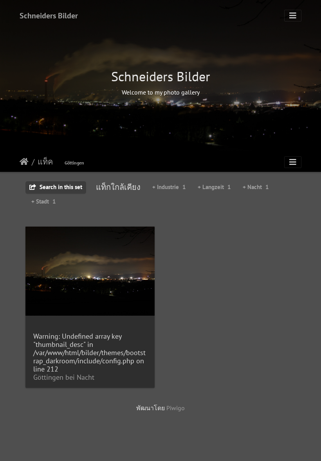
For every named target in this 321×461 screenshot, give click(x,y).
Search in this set (60, 187)
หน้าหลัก (24, 162)
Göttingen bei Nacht (63, 377)
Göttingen (74, 163)
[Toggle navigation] (292, 15)
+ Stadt (43, 201)
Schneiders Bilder (49, 16)
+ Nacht (256, 187)
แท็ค (45, 162)
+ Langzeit (214, 187)
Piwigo (175, 408)
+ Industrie (169, 187)
